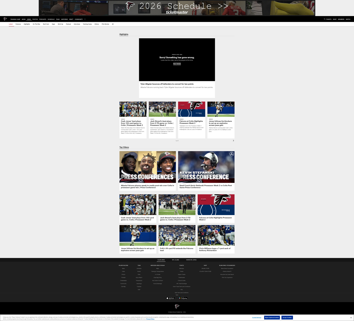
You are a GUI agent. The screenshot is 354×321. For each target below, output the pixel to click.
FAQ (182, 289)
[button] (177, 64)
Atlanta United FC (227, 271)
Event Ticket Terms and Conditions (181, 286)
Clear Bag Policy (158, 277)
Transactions (139, 280)
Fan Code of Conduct (157, 280)
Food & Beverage (157, 283)
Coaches (139, 286)
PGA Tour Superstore (227, 277)
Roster (139, 271)
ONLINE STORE (205, 268)
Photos (123, 274)
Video (123, 271)
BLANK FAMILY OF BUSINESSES (227, 265)
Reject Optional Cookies (272, 317)
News (123, 268)
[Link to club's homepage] (5, 19)
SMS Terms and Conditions (181, 292)
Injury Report (139, 277)
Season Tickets (181, 274)
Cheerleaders (123, 280)
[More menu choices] (85, 19)
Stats (139, 274)
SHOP (205, 265)
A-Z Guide (157, 274)
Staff (139, 289)
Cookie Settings (256, 317)
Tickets (181, 271)
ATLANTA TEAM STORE (205, 271)
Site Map (123, 286)
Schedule (139, 268)
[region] (177, 317)
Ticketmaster (181, 277)
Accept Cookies (287, 317)
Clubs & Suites (181, 280)
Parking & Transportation (157, 271)
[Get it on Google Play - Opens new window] (183, 299)
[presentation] (234, 141)
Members (181, 268)
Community (123, 283)
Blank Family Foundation (227, 268)
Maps (157, 268)
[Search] (324, 19)
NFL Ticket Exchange (182, 283)
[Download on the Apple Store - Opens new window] (170, 298)
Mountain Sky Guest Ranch (227, 274)
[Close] (351, 318)
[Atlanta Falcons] (177, 307)
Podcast (123, 277)
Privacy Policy (150, 319)
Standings (139, 283)
